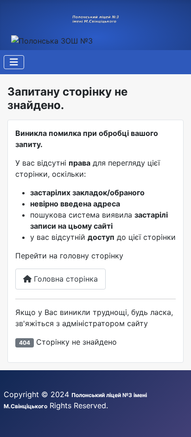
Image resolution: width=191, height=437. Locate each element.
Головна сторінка (65, 278)
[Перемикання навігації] (14, 62)
